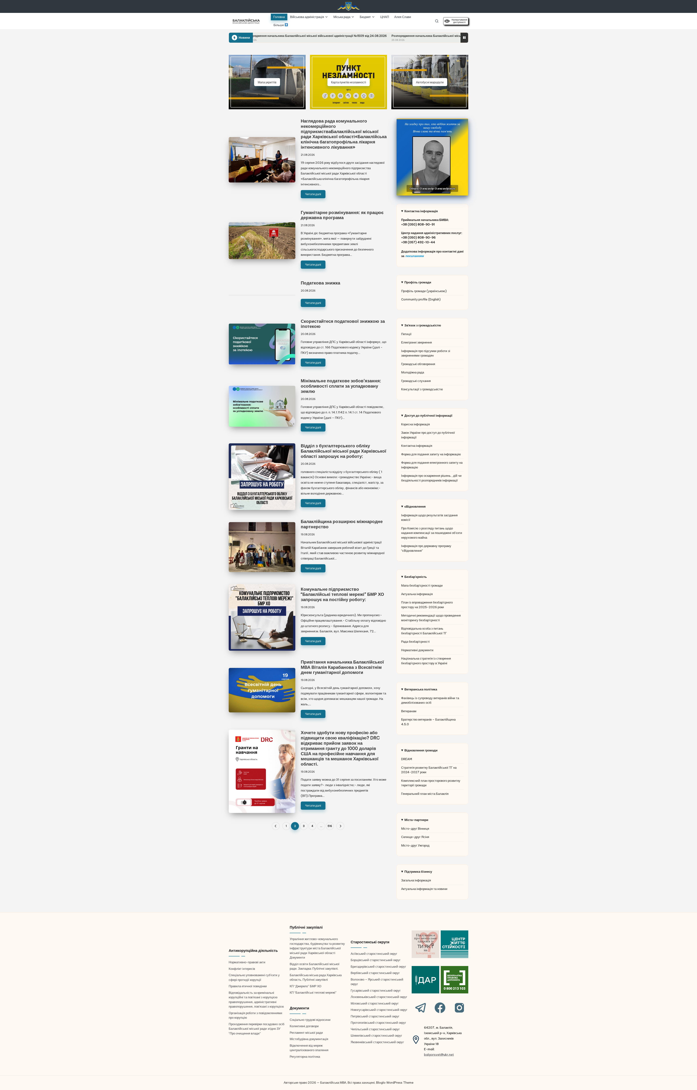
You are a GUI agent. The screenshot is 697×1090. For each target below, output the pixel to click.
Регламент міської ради (306, 1033)
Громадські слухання (416, 381)
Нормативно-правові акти (247, 962)
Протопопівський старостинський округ (378, 1023)
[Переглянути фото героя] (431, 165)
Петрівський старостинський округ (375, 1016)
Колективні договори (304, 1026)
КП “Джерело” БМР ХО (305, 986)
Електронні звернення (416, 342)
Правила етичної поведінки (248, 986)
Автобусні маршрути (430, 82)
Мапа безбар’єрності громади (422, 585)
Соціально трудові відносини (310, 1020)
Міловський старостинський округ (375, 1003)
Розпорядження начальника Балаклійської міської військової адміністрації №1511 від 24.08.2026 (362, 36)
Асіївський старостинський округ (374, 954)
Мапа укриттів (267, 82)
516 (330, 826)
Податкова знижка (320, 283)
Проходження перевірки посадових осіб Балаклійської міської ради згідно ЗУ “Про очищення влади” (256, 1028)
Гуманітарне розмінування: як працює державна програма (342, 215)
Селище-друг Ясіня (415, 837)
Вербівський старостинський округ (375, 973)
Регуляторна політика (305, 1057)
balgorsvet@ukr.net (439, 1055)
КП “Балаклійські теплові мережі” (313, 993)
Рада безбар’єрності (415, 642)
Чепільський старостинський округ (375, 1029)
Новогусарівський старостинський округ (379, 1010)
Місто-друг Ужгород (415, 845)
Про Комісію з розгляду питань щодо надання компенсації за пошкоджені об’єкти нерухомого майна (431, 533)
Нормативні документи (417, 650)
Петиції (406, 334)
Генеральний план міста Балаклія (425, 794)
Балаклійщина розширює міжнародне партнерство (342, 524)
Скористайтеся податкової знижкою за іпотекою (343, 323)
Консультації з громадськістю (422, 389)
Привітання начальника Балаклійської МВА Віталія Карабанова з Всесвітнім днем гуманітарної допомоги (342, 667)
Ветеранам (408, 711)
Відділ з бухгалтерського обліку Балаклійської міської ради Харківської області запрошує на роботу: (343, 451)
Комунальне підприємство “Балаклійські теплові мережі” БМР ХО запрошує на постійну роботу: (342, 594)
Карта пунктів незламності (348, 82)
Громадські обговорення (418, 364)
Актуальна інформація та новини (424, 889)
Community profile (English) (421, 299)
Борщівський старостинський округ (375, 960)
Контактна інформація (416, 446)
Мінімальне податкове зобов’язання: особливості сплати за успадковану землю (341, 386)
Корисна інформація (415, 424)
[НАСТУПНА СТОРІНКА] (340, 826)
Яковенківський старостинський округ (377, 1042)
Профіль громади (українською (423, 291)
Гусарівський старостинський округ (376, 991)
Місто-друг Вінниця (415, 829)
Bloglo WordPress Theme (394, 1083)
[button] (276, 826)
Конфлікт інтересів (242, 969)
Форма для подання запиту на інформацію (431, 454)
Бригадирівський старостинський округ (378, 967)
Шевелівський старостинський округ (376, 1036)
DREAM (406, 759)
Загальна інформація (416, 880)
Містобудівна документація (309, 1039)
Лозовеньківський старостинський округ (379, 997)
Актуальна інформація (417, 594)
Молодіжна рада (412, 372)
